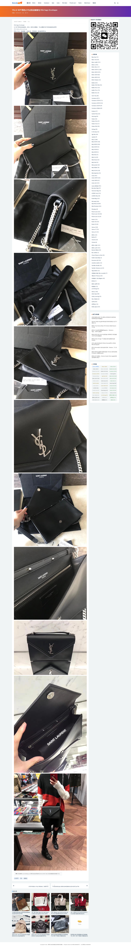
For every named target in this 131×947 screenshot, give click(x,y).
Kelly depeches (95, 173)
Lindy (93, 175)
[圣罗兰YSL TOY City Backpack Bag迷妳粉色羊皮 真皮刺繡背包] (21, 927)
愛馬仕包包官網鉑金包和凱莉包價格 (55, 944)
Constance (94, 98)
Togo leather (94, 270)
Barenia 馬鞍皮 (95, 250)
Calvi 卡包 (94, 95)
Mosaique (94, 209)
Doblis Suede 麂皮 (96, 257)
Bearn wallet (94, 62)
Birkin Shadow (95, 80)
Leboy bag (94, 293)
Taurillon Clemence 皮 (97, 268)
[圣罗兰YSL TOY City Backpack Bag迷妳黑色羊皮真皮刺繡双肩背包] (41, 927)
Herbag (93, 129)
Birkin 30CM (94, 72)
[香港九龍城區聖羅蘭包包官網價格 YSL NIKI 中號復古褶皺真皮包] (60, 924)
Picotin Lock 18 (95, 214)
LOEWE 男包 (95, 196)
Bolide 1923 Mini (96, 85)
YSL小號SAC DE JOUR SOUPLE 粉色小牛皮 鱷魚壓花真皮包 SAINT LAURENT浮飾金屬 (59, 914)
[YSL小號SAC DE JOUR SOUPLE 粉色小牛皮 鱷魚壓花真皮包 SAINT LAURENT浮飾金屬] (60, 902)
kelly (93, 139)
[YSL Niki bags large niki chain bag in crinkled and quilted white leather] (41, 902)
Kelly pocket (94, 165)
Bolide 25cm (94, 87)
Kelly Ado (94, 154)
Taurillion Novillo (95, 265)
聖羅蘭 (24, 21)
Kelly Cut (94, 157)
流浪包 (93, 301)
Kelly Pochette (95, 206)
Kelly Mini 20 (95, 203)
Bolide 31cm (94, 92)
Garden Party (95, 113)
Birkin (93, 64)
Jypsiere (93, 137)
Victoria (93, 242)
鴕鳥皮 (93, 281)
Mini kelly (94, 201)
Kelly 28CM (94, 144)
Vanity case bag (95, 296)
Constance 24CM (96, 103)
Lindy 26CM (94, 177)
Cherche (94, 239)
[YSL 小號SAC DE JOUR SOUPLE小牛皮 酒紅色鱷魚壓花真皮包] (80, 902)
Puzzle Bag (94, 198)
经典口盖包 (94, 306)
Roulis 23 (94, 224)
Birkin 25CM (94, 69)
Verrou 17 (94, 229)
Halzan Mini (94, 126)
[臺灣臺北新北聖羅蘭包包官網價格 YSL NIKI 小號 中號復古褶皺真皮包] (80, 924)
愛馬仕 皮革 (94, 247)
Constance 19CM (96, 100)
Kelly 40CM (94, 152)
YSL (21, 878)
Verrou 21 (94, 232)
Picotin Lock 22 (95, 216)
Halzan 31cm (95, 123)
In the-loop (94, 131)
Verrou (93, 227)
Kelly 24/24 (94, 170)
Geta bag (94, 116)
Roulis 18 (94, 221)
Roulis (93, 219)
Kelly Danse (94, 159)
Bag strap (94, 57)
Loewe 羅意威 (95, 186)
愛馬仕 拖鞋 (94, 245)
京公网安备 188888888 (86, 944)
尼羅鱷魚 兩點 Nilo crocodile (98, 273)
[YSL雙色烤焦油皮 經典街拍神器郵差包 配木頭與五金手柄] (21, 902)
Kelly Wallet (94, 167)
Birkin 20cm (94, 67)
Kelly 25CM (94, 141)
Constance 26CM (96, 105)
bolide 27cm (94, 90)
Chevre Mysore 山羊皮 (97, 255)
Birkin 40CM (94, 77)
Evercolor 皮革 (95, 260)
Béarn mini (94, 59)
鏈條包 (25, 878)
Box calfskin (94, 252)
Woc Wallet (94, 299)
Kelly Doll (94, 162)
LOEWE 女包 (95, 193)
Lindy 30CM (94, 180)
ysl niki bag (94, 288)
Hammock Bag (95, 190)
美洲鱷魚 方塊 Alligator (97, 278)
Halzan (93, 119)
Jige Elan (94, 134)
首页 (29, 3)
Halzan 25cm (95, 121)
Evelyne (93, 111)
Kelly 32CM (94, 147)
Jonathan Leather (96, 263)
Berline (93, 237)
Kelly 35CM (94, 149)
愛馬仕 (93, 235)
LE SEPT (16, 878)
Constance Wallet (96, 108)
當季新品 (94, 304)
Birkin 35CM (94, 74)
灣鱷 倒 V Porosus (96, 275)
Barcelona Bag (95, 188)
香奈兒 (94, 3)
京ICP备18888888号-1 (75, 944)
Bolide (93, 82)
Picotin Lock (94, 211)
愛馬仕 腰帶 (94, 284)
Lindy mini (94, 183)
